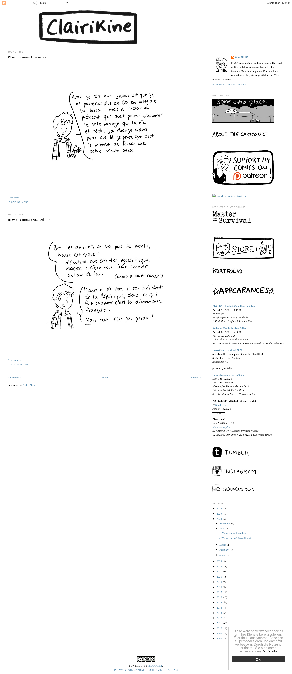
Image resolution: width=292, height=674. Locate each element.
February (224, 549)
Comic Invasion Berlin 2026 (228, 375)
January (223, 555)
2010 (220, 628)
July (222, 528)
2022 (220, 566)
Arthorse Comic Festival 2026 (229, 328)
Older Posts (195, 377)
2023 (220, 561)
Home (105, 377)
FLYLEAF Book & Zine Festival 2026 (233, 306)
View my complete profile (229, 85)
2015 (220, 602)
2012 (220, 618)
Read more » (14, 197)
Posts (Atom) (29, 385)
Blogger (155, 665)
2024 (220, 519)
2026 (220, 508)
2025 (220, 513)
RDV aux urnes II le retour (27, 57)
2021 (220, 571)
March (223, 544)
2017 (220, 592)
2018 (220, 587)
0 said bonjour (19, 202)
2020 (220, 576)
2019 (220, 582)
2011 (220, 623)
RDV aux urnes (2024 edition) (29, 219)
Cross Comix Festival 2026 (227, 350)
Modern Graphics (221, 427)
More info (270, 650)
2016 (220, 597)
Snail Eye (220, 405)
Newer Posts (14, 377)
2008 (220, 638)
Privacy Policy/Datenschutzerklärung (146, 670)
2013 (220, 613)
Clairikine (241, 57)
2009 (220, 633)
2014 (220, 607)
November (225, 523)
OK (258, 659)
